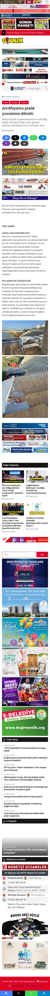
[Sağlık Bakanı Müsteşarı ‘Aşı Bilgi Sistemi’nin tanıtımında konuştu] (37, 476)
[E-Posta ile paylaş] (15, 143)
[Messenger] (24, 137)
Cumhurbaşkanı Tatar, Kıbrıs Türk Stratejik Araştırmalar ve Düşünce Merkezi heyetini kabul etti (13, 523)
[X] (15, 137)
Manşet (16, 97)
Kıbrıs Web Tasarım (33, 986)
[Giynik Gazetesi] (12, 40)
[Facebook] (6, 137)
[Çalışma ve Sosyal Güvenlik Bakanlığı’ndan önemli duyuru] (37, 509)
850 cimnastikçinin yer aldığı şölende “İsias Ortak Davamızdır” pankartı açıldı (12, 490)
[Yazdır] (24, 143)
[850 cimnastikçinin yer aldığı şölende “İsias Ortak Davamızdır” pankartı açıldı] (13, 476)
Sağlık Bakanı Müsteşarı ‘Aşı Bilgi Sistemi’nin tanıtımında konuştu (36, 489)
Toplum (24, 102)
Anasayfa (8, 97)
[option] (25, 841)
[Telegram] (43, 137)
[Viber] (6, 143)
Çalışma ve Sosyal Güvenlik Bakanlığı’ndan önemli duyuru (37, 522)
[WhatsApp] (33, 137)
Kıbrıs (5, 102)
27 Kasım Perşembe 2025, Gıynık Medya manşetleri (25, 851)
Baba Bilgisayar (17, 986)
